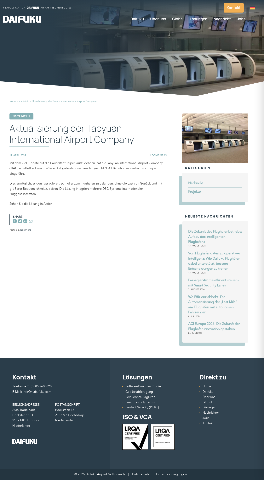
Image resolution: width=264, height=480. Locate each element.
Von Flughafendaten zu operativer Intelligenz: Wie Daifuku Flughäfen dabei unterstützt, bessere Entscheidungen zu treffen (214, 261)
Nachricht (222, 18)
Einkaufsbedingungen (171, 474)
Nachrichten (211, 412)
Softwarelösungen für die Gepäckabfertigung (143, 389)
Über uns (158, 18)
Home (12, 101)
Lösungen (198, 18)
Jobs (241, 18)
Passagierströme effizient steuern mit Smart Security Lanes (213, 282)
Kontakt (234, 7)
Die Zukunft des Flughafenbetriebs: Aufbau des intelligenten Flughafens (215, 237)
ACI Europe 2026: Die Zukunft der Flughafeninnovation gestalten (214, 326)
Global (178, 18)
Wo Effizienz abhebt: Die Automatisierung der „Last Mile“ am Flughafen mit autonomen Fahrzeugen (212, 304)
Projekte (194, 192)
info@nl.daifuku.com (37, 391)
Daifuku (137, 18)
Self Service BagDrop (140, 397)
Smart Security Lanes (140, 402)
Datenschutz (140, 474)
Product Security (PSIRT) (142, 407)
